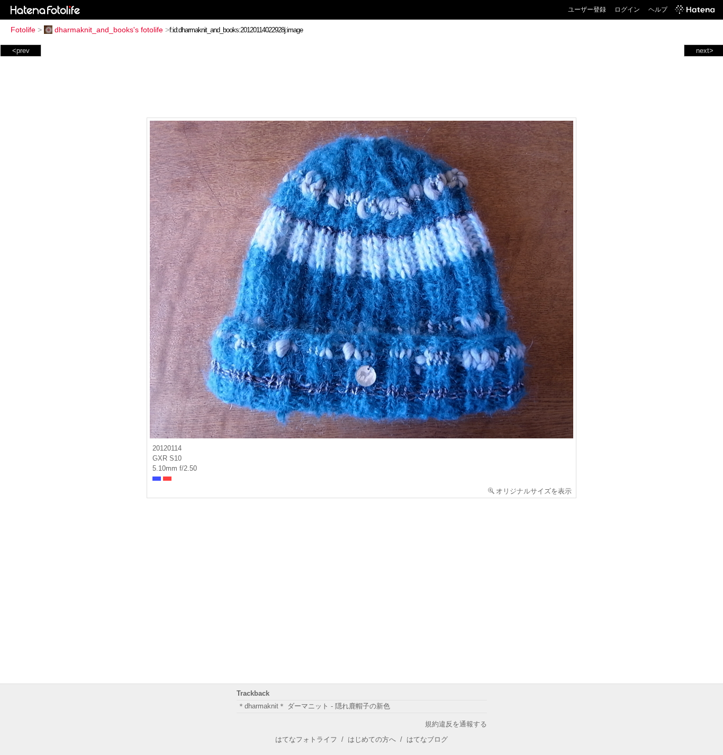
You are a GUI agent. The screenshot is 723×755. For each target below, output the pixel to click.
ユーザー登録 (587, 9)
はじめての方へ (372, 739)
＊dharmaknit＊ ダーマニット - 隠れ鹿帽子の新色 (314, 706)
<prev (21, 51)
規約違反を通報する (456, 724)
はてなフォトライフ (306, 739)
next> (704, 51)
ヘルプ (657, 9)
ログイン (627, 9)
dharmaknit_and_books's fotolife (109, 29)
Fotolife (23, 29)
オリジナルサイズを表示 (534, 491)
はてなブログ (427, 739)
